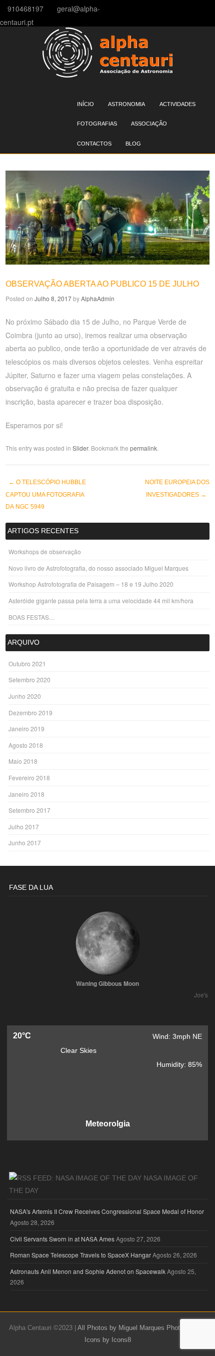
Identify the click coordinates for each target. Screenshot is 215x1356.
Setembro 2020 (29, 679)
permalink (143, 448)
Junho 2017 (24, 842)
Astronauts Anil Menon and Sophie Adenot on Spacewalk (88, 1271)
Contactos (94, 144)
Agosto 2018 (25, 745)
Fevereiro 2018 (29, 777)
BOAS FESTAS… (31, 617)
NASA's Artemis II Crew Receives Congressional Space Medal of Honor (107, 1211)
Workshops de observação (44, 551)
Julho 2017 (23, 826)
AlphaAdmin (97, 298)
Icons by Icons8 (107, 1339)
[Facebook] (211, 8)
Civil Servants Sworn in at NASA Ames (62, 1238)
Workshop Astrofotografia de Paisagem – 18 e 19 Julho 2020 (91, 584)
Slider (80, 448)
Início (85, 104)
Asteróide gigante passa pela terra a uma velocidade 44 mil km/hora (101, 600)
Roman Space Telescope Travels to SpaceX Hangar (80, 1254)
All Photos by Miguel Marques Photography (140, 1327)
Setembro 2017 (29, 810)
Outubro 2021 (27, 663)
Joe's (201, 994)
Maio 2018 (23, 761)
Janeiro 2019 (26, 728)
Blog (133, 144)
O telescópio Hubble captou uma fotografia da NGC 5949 (46, 495)
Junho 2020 (24, 696)
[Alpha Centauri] (107, 75)
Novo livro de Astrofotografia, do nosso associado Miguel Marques (98, 568)
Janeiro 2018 (26, 794)
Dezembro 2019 (30, 712)
